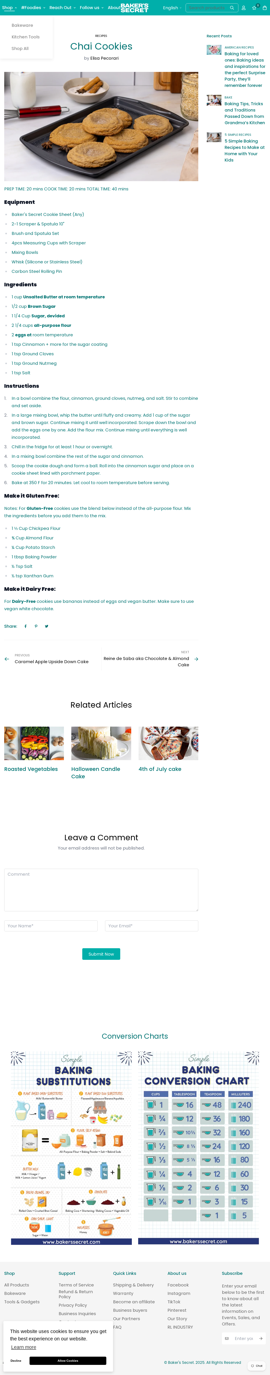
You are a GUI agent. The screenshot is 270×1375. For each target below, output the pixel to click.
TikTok (173, 1301)
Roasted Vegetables (31, 769)
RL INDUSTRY (180, 1327)
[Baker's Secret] (135, 7)
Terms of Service (76, 1284)
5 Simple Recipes (238, 134)
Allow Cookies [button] (68, 1360)
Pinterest (176, 1310)
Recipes (101, 36)
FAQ (117, 1327)
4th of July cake (160, 769)
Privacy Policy (73, 1305)
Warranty (123, 1293)
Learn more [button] (23, 1347)
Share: (10, 626)
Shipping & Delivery (133, 1284)
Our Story (177, 1318)
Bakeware (22, 25)
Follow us (89, 8)
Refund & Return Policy (76, 1294)
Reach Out (61, 8)
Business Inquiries (77, 1313)
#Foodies (31, 8)
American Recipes (239, 47)
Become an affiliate (134, 1301)
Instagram (178, 1293)
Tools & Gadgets (22, 1301)
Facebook (178, 1284)
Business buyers (130, 1310)
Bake (228, 97)
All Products (16, 1284)
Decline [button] (16, 1360)
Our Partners (126, 1318)
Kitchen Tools (26, 37)
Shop (7, 8)
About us (117, 8)
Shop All (20, 48)
